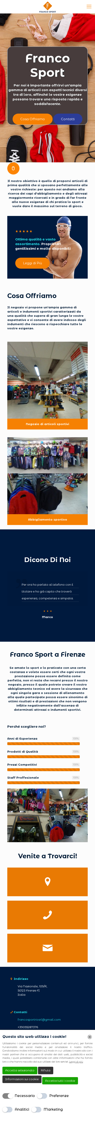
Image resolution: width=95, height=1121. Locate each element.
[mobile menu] (89, 6)
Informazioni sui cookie (22, 1079)
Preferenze (59, 1096)
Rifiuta (45, 1070)
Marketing (53, 1109)
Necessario (25, 1096)
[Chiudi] (90, 1037)
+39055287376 (28, 1027)
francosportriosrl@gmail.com (39, 1019)
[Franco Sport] (47, 6)
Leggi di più (76, 1061)
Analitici (22, 1109)
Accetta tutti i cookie (60, 1080)
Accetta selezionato (19, 1070)
